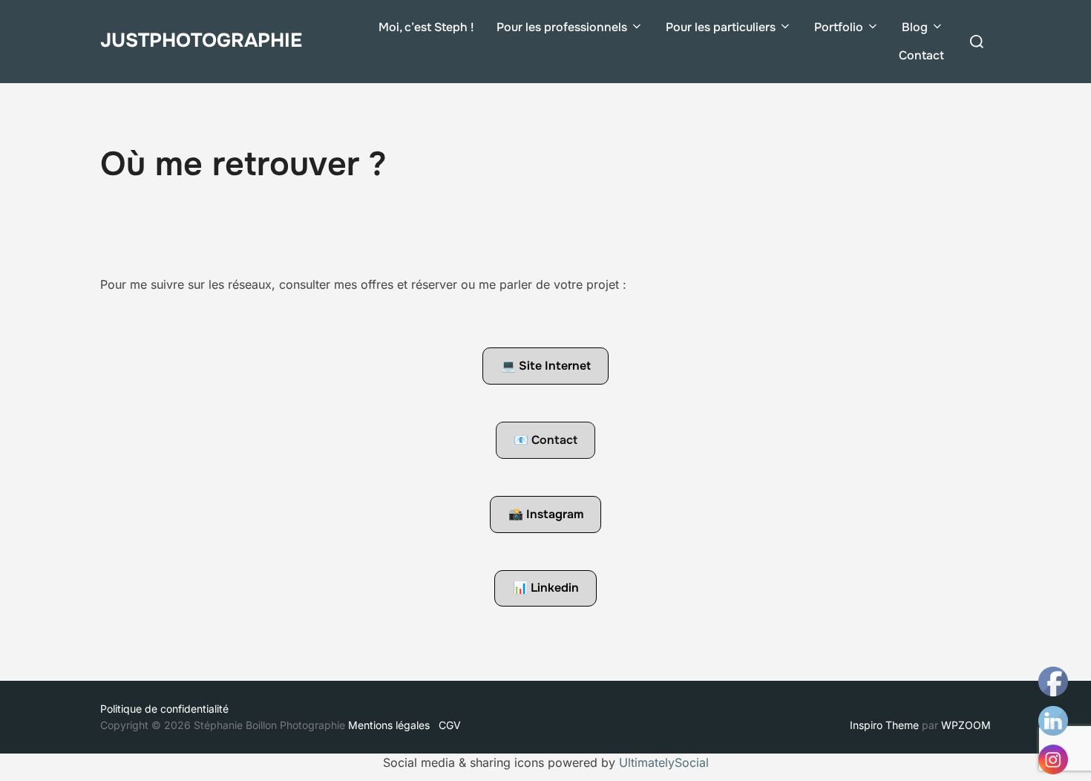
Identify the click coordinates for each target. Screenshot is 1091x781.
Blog (915, 27)
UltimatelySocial (664, 762)
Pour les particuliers (721, 27)
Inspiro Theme (884, 725)
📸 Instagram (545, 514)
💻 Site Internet (546, 365)
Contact (921, 55)
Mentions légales (392, 725)
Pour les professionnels (562, 27)
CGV (450, 725)
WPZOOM (966, 725)
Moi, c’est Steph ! (426, 27)
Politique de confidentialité (164, 708)
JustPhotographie (201, 40)
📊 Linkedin (546, 587)
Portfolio (838, 27)
